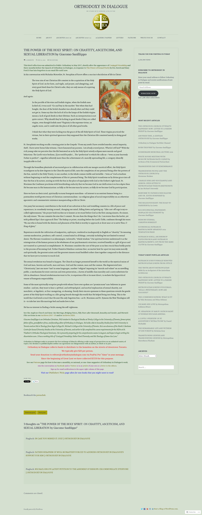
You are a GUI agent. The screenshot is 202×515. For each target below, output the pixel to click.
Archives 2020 (68, 315)
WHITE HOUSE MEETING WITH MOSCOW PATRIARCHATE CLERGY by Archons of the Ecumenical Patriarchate (154, 159)
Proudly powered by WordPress (33, 509)
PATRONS (132, 38)
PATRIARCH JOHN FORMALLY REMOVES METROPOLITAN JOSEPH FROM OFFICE (155, 261)
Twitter (73, 366)
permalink (40, 395)
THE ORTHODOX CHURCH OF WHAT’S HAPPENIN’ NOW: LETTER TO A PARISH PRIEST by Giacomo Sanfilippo (155, 129)
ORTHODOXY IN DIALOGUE (101, 6)
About (49, 38)
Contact (161, 38)
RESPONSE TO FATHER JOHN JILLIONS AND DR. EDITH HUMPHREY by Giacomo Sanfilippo (154, 196)
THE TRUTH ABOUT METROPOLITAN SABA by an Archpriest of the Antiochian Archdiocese (154, 270)
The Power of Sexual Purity (98, 68)
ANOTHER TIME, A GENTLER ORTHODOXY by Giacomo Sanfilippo (153, 137)
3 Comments (30, 60)
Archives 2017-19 (63, 38)
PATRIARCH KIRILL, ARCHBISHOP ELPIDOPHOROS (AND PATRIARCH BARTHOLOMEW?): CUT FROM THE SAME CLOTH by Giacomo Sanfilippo (155, 240)
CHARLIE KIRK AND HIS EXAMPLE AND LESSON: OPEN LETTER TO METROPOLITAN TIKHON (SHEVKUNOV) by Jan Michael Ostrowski (155, 184)
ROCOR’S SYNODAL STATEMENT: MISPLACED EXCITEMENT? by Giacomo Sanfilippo (152, 212)
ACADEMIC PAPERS (104, 38)
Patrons (37, 362)
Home (38, 38)
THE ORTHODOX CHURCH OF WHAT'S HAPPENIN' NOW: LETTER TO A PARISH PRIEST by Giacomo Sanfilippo (155, 280)
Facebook (60, 366)
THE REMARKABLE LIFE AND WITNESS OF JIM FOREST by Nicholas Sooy (154, 329)
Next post (42, 412)
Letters (120, 38)
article (85, 366)
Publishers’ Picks (56, 372)
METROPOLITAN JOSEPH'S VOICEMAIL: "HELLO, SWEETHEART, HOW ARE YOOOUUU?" (155, 290)
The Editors (53, 60)
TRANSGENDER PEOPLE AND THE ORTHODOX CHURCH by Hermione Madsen (152, 173)
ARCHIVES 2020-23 (83, 38)
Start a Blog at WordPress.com (166, 509)
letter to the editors (108, 366)
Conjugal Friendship (118, 65)
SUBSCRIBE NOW (148, 93)
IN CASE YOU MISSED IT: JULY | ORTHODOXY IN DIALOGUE (62, 438)
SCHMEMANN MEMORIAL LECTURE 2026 (155, 152)
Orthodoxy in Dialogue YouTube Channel (154, 143)
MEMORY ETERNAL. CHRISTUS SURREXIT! (147, 221)
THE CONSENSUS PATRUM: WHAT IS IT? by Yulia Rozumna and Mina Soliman (155, 298)
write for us (147, 38)
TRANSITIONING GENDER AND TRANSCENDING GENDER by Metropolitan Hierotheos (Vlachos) (155, 338)
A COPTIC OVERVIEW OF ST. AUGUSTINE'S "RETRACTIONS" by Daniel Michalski (154, 321)
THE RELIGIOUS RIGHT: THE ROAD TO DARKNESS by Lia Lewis (154, 204)
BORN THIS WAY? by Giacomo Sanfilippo (154, 147)
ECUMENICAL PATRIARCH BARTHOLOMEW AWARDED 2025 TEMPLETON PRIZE (152, 229)
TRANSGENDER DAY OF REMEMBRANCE (155, 166)
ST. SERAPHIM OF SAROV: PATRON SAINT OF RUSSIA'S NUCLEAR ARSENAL (155, 312)
